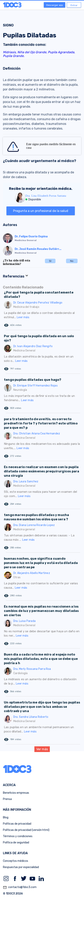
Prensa (7, 799)
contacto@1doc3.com (20, 887)
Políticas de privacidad (17, 823)
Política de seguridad (16, 842)
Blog (5, 817)
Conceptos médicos (15, 861)
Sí (50, 260)
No (71, 260)
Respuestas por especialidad (21, 867)
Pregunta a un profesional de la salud (40, 211)
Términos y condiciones (17, 836)
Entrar (74, 5)
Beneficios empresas (16, 792)
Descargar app (54, 5)
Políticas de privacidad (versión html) (26, 830)
